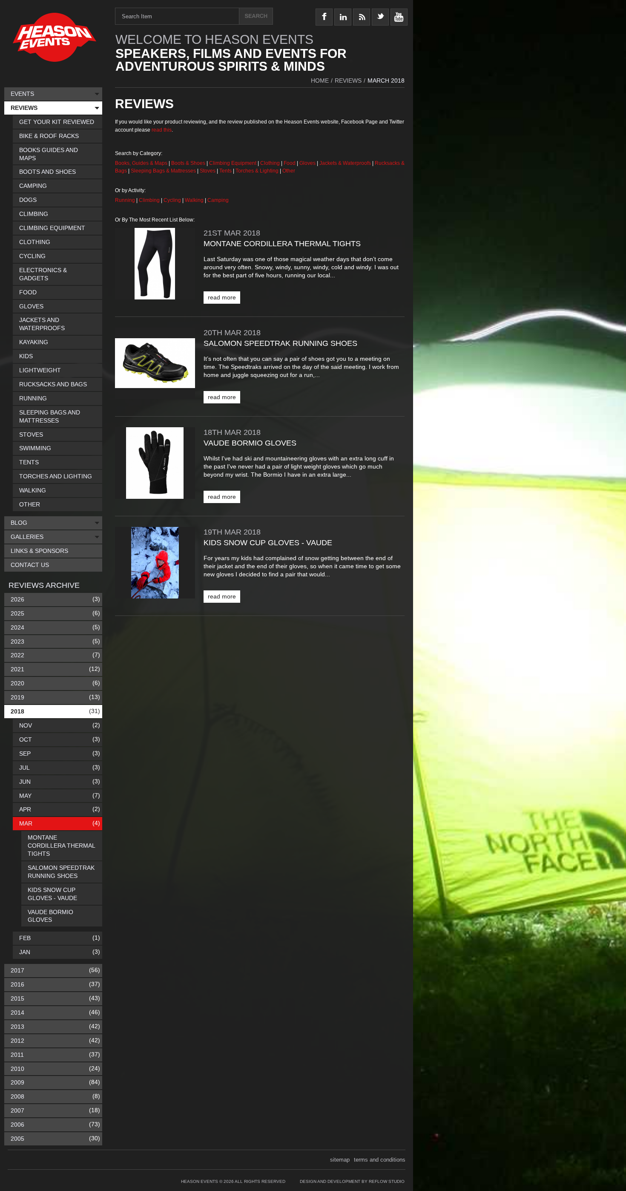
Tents (226, 171)
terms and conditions (379, 1159)
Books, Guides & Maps (141, 163)
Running (125, 200)
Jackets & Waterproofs (345, 163)
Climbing (150, 200)
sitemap (340, 1159)
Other (288, 171)
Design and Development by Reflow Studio (352, 1181)
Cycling (173, 200)
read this (162, 130)
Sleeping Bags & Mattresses (163, 171)
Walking (195, 200)
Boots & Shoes (188, 163)
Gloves (307, 163)
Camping (218, 200)
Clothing (270, 163)
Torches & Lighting (257, 171)
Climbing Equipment (232, 163)
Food (290, 163)
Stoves (208, 171)
